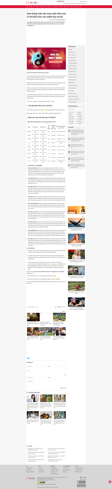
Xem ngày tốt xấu (29, 468)
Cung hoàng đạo (43, 6)
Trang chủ (28, 10)
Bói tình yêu (65, 471)
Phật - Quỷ (71, 119)
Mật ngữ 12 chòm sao (67, 469)
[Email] (35, 307)
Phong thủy (49, 6)
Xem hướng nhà (71, 82)
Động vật (79, 112)
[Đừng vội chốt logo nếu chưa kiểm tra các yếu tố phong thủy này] (33, 415)
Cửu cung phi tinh (53, 264)
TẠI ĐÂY (57, 279)
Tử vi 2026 (40, 468)
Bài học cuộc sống (78, 469)
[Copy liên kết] (37, 307)
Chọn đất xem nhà (71, 52)
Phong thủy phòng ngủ (72, 65)
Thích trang (72, 212)
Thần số (72, 6)
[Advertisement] (44, 34)
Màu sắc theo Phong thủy (73, 96)
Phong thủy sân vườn (72, 74)
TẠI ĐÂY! (52, 101)
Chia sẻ (82, 212)
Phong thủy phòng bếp (72, 68)
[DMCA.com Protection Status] (41, 483)
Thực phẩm (71, 121)
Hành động (80, 116)
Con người (80, 119)
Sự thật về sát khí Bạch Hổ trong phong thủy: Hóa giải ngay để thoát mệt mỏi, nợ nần (78, 166)
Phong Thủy (33, 10)
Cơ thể (70, 114)
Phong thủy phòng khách (72, 63)
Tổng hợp (79, 123)
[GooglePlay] (81, 483)
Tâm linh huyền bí (78, 471)
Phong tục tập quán (79, 468)
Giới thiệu (38, 487)
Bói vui (37, 6)
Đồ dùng (79, 114)
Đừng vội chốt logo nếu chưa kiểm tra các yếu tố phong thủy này (33, 422)
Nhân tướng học (55, 6)
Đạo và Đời (61, 6)
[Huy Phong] (55, 307)
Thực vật (71, 112)
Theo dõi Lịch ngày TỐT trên (54, 19)
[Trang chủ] (27, 6)
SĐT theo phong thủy (72, 88)
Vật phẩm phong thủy (82, 3)
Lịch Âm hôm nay (29, 469)
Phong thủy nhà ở (54, 471)
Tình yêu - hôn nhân (71, 54)
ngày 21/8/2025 (44, 110)
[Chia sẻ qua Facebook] (28, 307)
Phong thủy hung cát (72, 93)
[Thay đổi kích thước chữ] (47, 19)
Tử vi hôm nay (65, 468)
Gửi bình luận (63, 388)
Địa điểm (79, 121)
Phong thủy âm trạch (72, 79)
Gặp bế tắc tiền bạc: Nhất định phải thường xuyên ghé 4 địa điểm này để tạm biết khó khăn (78, 139)
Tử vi (34, 6)
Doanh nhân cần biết (72, 57)
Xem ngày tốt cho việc (30, 471)
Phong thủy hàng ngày (72, 101)
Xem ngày (30, 6)
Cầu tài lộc (70, 49)
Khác (80, 6)
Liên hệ (57, 487)
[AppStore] (81, 486)
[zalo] (33, 307)
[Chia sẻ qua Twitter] (30, 307)
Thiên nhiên (71, 116)
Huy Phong (59, 306)
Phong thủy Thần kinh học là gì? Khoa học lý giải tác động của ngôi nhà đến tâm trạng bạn (77, 159)
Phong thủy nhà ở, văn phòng (73, 99)
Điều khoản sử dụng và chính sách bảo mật (48, 487)
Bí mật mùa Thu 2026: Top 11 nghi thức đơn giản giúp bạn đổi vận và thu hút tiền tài (77, 153)
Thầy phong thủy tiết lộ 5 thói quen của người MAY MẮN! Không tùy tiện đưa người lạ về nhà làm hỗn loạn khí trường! (33, 406)
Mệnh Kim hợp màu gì (55, 473)
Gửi (65, 374)
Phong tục (76, 6)
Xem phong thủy (66, 3)
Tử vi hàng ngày (41, 469)
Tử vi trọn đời (40, 471)
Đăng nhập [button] (84, 1)
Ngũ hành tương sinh (73, 3)
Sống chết (71, 123)
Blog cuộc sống (66, 6)
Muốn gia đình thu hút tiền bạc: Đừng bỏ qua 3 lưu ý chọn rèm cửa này (77, 146)
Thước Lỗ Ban (70, 90)
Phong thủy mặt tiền (72, 71)
